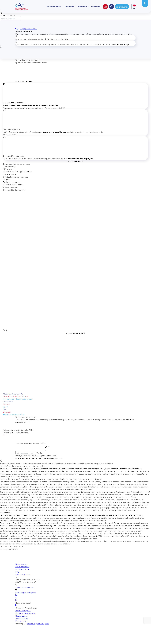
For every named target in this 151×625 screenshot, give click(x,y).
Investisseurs (82, 7)
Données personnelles (25, 613)
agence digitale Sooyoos (38, 623)
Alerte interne (21, 618)
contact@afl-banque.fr (25, 592)
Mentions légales (23, 611)
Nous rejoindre (22, 569)
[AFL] (26, 561)
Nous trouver (21, 564)
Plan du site (20, 621)
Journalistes (95, 7)
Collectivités (69, 7)
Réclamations (21, 616)
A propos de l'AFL (28, 29)
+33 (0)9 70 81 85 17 (24, 587)
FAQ (17, 572)
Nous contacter (22, 566)
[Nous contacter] (16, 595)
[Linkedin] (145, 3)
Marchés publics (22, 574)
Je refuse (13, 549)
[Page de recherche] (16, 598)
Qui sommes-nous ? (54, 7)
